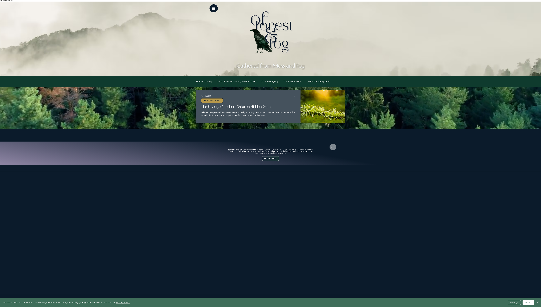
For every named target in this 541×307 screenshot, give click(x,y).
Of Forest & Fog (270, 81)
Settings (514, 302)
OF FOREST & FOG (212, 100)
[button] (270, 158)
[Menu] (213, 8)
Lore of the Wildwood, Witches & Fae (237, 81)
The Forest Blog (204, 81)
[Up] (333, 147)
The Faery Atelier (292, 81)
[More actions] (295, 96)
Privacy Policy (123, 302)
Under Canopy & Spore (318, 81)
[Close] (537, 302)
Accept (528, 302)
